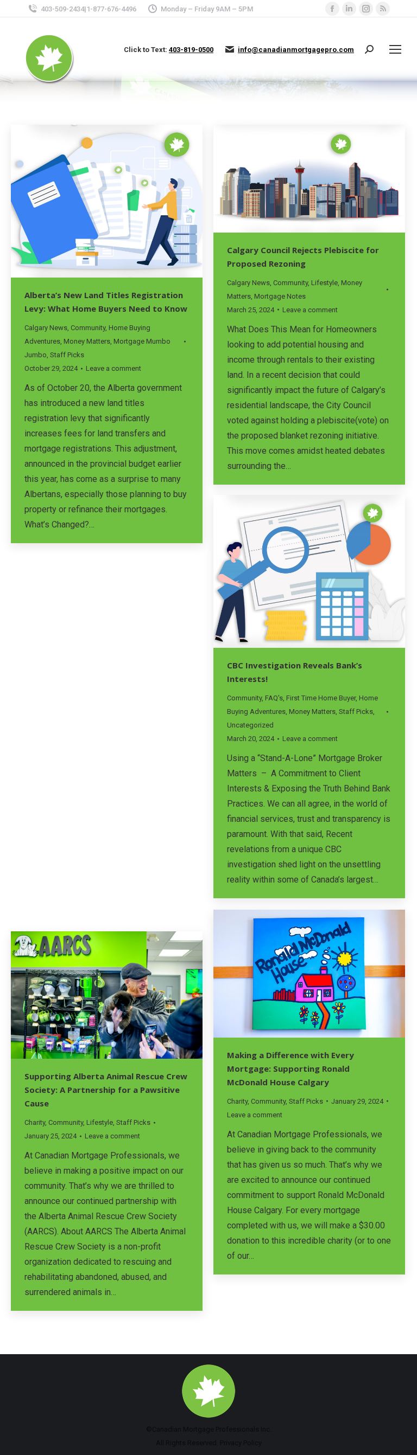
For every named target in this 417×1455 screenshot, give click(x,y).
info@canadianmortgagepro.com (296, 50)
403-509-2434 (62, 9)
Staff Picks (67, 355)
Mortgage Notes (280, 296)
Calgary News (45, 328)
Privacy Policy (241, 1443)
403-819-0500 (191, 50)
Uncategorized (250, 725)
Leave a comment (113, 368)
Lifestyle (324, 283)
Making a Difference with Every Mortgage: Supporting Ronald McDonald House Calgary (290, 1068)
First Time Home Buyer (321, 698)
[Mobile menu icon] (395, 49)
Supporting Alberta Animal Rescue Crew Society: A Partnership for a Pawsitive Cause (105, 1090)
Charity (34, 732)
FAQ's (274, 698)
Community (88, 328)
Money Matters (87, 341)
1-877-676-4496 (111, 9)
